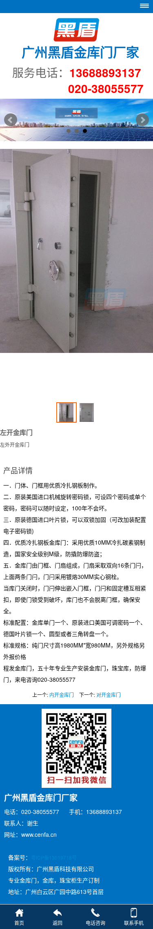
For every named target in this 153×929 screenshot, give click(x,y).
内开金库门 (61, 694)
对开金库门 (108, 694)
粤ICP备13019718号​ (54, 857)
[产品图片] (76, 271)
